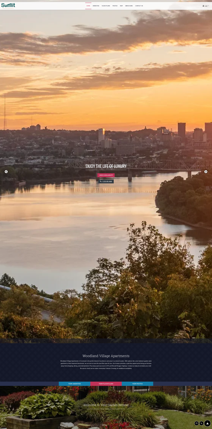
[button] (206, 6)
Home (88, 5)
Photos (115, 5)
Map (121, 5)
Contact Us (139, 5)
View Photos (137, 384)
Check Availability (106, 175)
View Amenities (74, 384)
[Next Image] (206, 172)
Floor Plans (106, 5)
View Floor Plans (106, 384)
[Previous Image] (6, 172)
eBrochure (129, 5)
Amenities (96, 5)
